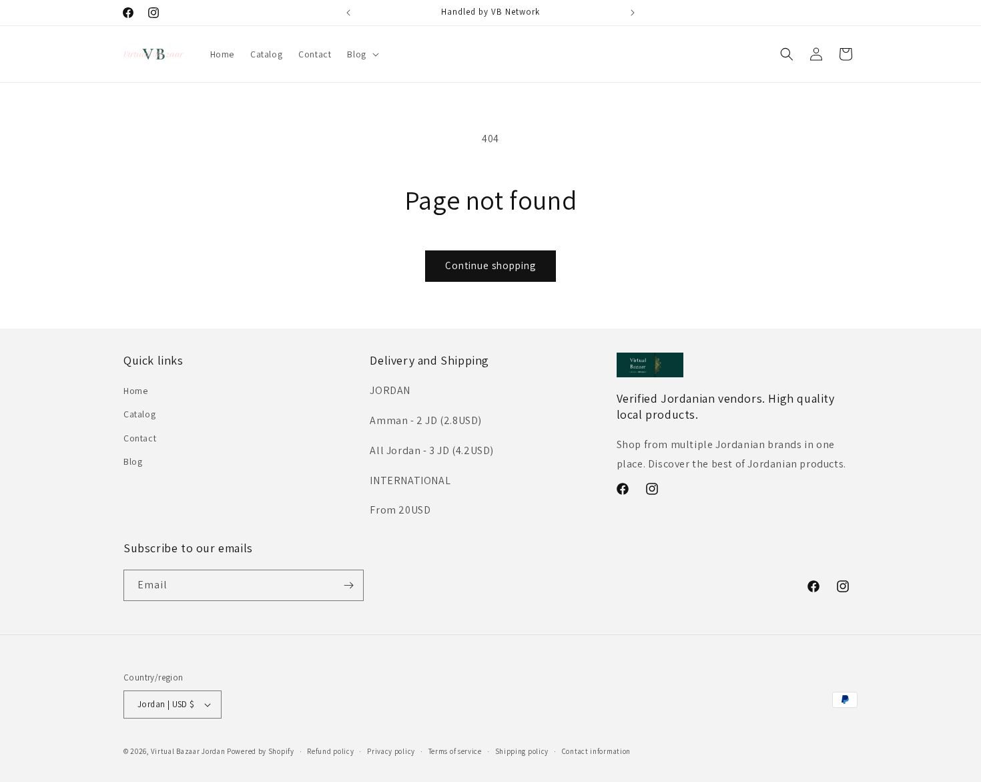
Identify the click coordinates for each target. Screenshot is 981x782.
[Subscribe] (348, 585)
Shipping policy (522, 751)
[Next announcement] (632, 12)
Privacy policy (391, 751)
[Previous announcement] (348, 12)
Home (135, 391)
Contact (139, 438)
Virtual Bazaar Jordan (188, 751)
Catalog (139, 414)
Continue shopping (490, 265)
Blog (132, 461)
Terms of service (455, 751)
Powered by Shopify (260, 751)
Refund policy (330, 751)
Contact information (596, 751)
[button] (361, 54)
